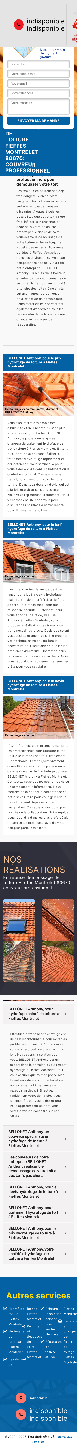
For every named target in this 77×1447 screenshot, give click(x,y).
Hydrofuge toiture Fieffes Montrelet (14, 1316)
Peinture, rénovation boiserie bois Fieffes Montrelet (50, 1321)
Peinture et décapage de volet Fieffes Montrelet (32, 1341)
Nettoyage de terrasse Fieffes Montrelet (14, 1342)
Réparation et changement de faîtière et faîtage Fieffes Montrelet (69, 1341)
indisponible (46, 21)
